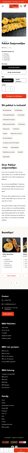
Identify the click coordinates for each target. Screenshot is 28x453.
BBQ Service (5, 377)
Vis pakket (4, 333)
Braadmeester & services (8, 405)
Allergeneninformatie (7, 424)
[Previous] (2, 2)
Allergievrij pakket (6, 338)
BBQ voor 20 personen (7, 356)
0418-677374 (7, 300)
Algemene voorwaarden (18, 437)
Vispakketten (5, 41)
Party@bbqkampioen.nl (10, 304)
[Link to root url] (14, 6)
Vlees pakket (5, 327)
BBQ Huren (4, 379)
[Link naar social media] (12, 447)
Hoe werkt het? (5, 387)
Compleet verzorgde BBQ (8, 374)
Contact (4, 421)
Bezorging (4, 411)
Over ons (4, 413)
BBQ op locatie (5, 353)
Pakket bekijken (11, 276)
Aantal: (4, 85)
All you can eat (5, 330)
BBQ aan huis (5, 351)
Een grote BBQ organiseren (8, 361)
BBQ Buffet (4, 382)
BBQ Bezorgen (5, 385)
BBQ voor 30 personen (7, 359)
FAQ (3, 416)
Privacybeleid (7, 437)
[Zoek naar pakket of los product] (21, 6)
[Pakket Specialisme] (11, 245)
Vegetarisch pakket (6, 335)
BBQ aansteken (5, 427)
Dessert (3, 402)
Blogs (3, 419)
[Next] (25, 2)
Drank (3, 400)
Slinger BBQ (5, 408)
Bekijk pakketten (8, 314)
